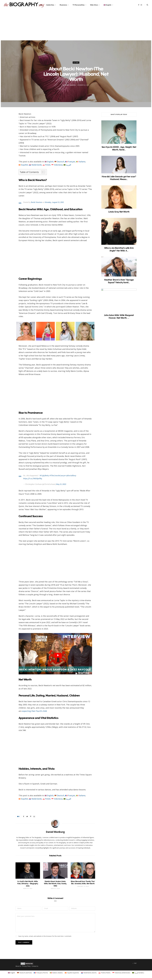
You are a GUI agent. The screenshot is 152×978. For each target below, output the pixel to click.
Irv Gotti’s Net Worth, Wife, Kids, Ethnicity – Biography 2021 (27, 883)
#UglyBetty (44, 475)
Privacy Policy (26, 966)
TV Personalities (78, 5)
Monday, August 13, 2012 (54, 202)
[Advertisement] (76, 25)
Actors (76, 62)
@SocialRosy (71, 475)
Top (134, 963)
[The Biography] (24, 5)
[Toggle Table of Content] (42, 172)
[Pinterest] (8, 131)
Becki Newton (36, 202)
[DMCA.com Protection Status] (27, 963)
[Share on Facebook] (8, 120)
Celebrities (50, 5)
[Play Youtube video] (58, 655)
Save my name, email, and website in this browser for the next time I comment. (45, 936)
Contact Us (35, 966)
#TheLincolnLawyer (57, 475)
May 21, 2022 (61, 484)
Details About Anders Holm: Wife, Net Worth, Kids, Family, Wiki (55, 883)
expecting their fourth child (34, 711)
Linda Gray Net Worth (118, 212)
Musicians (63, 5)
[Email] (8, 136)
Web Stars (94, 5)
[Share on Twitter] (8, 126)
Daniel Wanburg (70, 85)
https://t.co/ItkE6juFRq (32, 478)
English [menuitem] (50, 161)
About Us (18, 966)
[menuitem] (108, 5)
